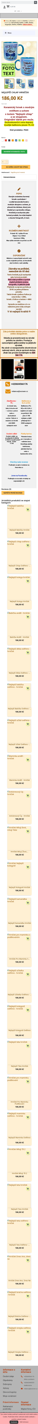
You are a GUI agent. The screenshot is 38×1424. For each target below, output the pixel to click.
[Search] (35, 2)
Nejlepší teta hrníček (19, 1209)
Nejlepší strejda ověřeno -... (19, 1352)
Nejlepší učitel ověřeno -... (19, 744)
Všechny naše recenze (19, 462)
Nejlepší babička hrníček (19, 530)
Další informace (24, 1422)
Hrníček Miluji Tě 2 (19, 1173)
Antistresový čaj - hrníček (19, 816)
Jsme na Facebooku (19, 476)
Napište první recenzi (18, 172)
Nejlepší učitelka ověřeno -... (19, 994)
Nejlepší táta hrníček (19, 1066)
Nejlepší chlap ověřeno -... (19, 565)
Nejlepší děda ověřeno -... (19, 673)
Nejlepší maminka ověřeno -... (19, 1138)
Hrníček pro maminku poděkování (19, 1103)
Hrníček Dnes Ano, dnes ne (19, 1280)
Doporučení (19, 255)
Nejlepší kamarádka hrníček (19, 923)
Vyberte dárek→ (28, 24)
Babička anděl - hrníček (19, 637)
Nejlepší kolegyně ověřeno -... (19, 1031)
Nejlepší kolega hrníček (19, 601)
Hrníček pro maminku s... (19, 959)
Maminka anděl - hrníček (19, 780)
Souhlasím (14, 1422)
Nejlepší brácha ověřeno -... (19, 1316)
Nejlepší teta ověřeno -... (19, 1245)
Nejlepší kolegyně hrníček (19, 887)
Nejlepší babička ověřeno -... (19, 708)
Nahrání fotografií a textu (14, 152)
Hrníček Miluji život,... (19, 851)
